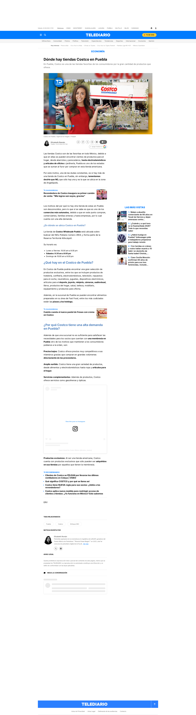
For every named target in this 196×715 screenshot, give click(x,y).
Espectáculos (96, 41)
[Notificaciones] (152, 28)
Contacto (123, 711)
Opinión (151, 41)
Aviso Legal (91, 711)
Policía (67, 41)
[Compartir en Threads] (92, 142)
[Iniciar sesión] (155, 28)
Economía (142, 41)
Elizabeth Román (58, 142)
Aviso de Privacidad (78, 711)
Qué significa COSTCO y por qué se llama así (67, 481)
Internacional (130, 41)
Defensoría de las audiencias (107, 711)
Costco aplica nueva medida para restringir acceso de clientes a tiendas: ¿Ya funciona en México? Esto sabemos (74, 492)
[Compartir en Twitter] (87, 142)
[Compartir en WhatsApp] (78, 142)
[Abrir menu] (41, 35)
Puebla (109, 28)
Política (75, 41)
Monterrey (77, 28)
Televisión (85, 41)
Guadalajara (90, 28)
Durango (135, 28)
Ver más (85, 544)
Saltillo (118, 28)
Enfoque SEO (74, 524)
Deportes (119, 41)
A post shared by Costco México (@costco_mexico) (75, 450)
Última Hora (46, 41)
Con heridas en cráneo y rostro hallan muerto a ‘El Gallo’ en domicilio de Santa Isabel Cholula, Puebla (140, 251)
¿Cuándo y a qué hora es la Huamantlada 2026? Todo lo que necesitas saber (139, 227)
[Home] (98, 34)
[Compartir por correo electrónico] (97, 142)
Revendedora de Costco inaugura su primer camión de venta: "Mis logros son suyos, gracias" (69, 194)
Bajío (127, 28)
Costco (60, 524)
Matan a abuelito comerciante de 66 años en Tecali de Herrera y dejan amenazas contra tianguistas (140, 217)
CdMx (68, 28)
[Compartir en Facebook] (83, 142)
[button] (98, 147)
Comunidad (57, 41)
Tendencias (109, 41)
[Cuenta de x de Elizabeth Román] (56, 548)
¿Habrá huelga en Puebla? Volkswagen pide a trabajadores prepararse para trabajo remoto (139, 238)
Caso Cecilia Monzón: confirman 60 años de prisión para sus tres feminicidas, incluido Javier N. (139, 262)
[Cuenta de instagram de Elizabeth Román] (61, 548)
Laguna (101, 28)
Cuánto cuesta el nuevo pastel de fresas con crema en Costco (69, 313)
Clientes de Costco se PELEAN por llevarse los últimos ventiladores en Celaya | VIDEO (72, 476)
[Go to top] (154, 704)
